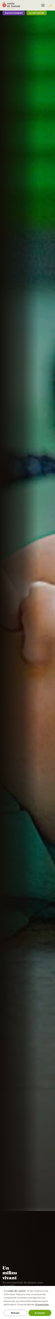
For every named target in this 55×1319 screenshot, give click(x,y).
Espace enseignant (14, 13)
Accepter (40, 1313)
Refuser (15, 1313)
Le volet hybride (36, 13)
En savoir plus (42, 1304)
